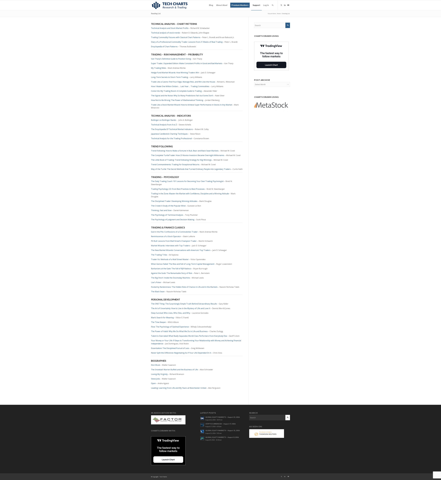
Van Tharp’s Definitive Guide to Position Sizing (171, 59)
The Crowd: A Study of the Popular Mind (168, 205)
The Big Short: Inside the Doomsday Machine (170, 278)
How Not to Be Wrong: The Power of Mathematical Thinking (177, 100)
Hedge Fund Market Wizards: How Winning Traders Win (175, 72)
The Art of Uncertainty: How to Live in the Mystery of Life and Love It (180, 308)
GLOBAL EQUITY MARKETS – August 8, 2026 (222, 437)
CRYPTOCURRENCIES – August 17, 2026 (220, 424)
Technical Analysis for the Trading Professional (171, 138)
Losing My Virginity (159, 374)
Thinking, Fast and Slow (161, 210)
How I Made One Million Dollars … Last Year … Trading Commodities (180, 86)
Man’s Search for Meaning (162, 317)
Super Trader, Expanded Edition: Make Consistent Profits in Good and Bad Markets (186, 63)
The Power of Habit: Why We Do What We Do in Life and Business (179, 331)
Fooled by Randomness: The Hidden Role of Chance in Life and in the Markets (184, 287)
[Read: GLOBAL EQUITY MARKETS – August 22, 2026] (202, 418)
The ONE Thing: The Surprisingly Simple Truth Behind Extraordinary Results (184, 303)
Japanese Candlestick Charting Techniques (169, 134)
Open (153, 383)
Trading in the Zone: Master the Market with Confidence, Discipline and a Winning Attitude (190, 193)
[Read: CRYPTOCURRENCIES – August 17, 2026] (202, 425)
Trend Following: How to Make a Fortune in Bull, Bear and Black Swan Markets (185, 150)
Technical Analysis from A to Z (164, 124)
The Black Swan (158, 291)
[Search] (272, 5)
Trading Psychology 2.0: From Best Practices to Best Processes (178, 189)
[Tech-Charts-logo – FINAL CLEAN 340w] (169, 5)
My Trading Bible (158, 68)
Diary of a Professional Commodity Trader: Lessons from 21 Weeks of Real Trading (187, 42)
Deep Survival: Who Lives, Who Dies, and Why (170, 313)
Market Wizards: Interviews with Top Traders (170, 245)
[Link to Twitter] (281, 5)
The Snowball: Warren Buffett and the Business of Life (174, 369)
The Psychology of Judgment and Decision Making (172, 219)
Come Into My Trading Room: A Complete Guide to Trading (176, 91)
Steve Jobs (155, 379)
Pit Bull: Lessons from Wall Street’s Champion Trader (174, 241)
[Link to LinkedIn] (285, 5)
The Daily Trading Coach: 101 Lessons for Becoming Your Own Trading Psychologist (187, 181)
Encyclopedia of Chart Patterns (164, 46)
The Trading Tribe (159, 255)
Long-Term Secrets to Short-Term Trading (169, 77)
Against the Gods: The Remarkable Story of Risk (171, 273)
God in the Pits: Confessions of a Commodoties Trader (174, 232)
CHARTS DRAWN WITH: (163, 430)
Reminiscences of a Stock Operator (166, 236)
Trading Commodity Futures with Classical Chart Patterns (175, 37)
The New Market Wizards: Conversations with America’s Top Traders (180, 250)
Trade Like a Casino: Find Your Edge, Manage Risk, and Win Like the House (183, 82)
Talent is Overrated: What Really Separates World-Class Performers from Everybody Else (189, 336)
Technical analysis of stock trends (165, 32)
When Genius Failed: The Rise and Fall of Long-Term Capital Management (182, 264)
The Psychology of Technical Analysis (167, 215)
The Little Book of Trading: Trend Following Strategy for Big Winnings (181, 160)
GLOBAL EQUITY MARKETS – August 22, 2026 (222, 417)
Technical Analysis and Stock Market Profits (169, 28)
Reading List (156, 13)
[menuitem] (211, 5)
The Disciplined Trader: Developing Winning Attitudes (174, 201)
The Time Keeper (158, 322)
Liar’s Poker (156, 282)
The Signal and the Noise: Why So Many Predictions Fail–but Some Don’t (182, 95)
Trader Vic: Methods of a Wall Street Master (170, 259)
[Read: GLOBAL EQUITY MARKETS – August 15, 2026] (202, 431)
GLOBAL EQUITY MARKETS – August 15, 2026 (222, 430)
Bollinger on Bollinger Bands (163, 120)
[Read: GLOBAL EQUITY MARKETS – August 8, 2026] (202, 438)
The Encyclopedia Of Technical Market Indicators (172, 129)
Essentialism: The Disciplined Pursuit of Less (170, 348)
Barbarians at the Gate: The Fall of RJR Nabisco (171, 268)
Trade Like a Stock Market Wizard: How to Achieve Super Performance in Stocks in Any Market (191, 105)
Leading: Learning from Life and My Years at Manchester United (178, 388)
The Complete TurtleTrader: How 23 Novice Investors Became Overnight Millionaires (187, 155)
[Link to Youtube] (288, 5)
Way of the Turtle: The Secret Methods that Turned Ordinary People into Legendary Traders (191, 169)
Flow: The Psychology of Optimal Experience (170, 326)
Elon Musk (155, 365)
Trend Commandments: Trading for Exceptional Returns (175, 164)
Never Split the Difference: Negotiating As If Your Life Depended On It (181, 353)
